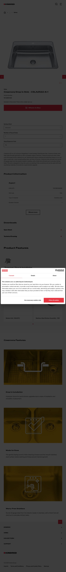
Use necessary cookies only (32, 300)
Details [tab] (33, 275)
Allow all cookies (54, 300)
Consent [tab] (11, 275)
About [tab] (54, 275)
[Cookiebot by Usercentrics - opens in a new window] (56, 270)
